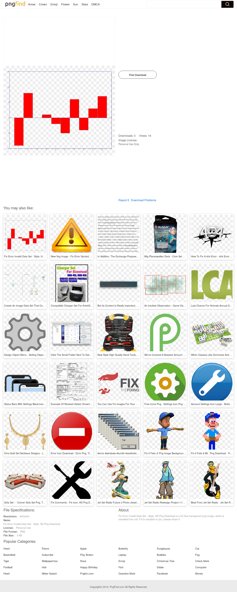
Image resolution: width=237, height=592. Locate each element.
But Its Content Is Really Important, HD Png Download (127, 305)
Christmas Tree (165, 561)
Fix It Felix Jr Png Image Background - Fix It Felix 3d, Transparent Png (183, 453)
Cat (197, 548)
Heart (6, 548)
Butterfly (123, 548)
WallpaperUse (50, 561)
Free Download (137, 75)
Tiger (6, 561)
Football (7, 567)
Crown (43, 4)
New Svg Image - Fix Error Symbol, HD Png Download (80, 256)
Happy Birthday (89, 567)
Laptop (122, 554)
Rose (83, 561)
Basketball (9, 554)
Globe (160, 567)
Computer (200, 567)
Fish (120, 567)
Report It (123, 200)
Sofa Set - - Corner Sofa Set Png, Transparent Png (32, 502)
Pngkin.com (87, 573)
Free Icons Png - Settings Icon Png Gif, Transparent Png (175, 404)
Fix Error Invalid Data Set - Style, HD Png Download (32, 256)
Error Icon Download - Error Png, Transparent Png (78, 453)
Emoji (54, 4)
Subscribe (47, 554)
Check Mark (202, 561)
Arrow (31, 4)
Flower (65, 4)
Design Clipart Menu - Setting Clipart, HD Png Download (35, 354)
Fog (197, 554)
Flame (45, 548)
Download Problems (143, 200)
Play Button (86, 554)
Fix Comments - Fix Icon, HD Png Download (75, 502)
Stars (85, 4)
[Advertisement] (59, 41)
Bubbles (161, 554)
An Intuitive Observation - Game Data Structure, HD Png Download (181, 305)
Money (199, 573)
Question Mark (126, 573)
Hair (44, 567)
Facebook (162, 573)
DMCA (95, 4)
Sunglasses (163, 548)
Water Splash (49, 573)
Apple (83, 548)
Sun (75, 4)
